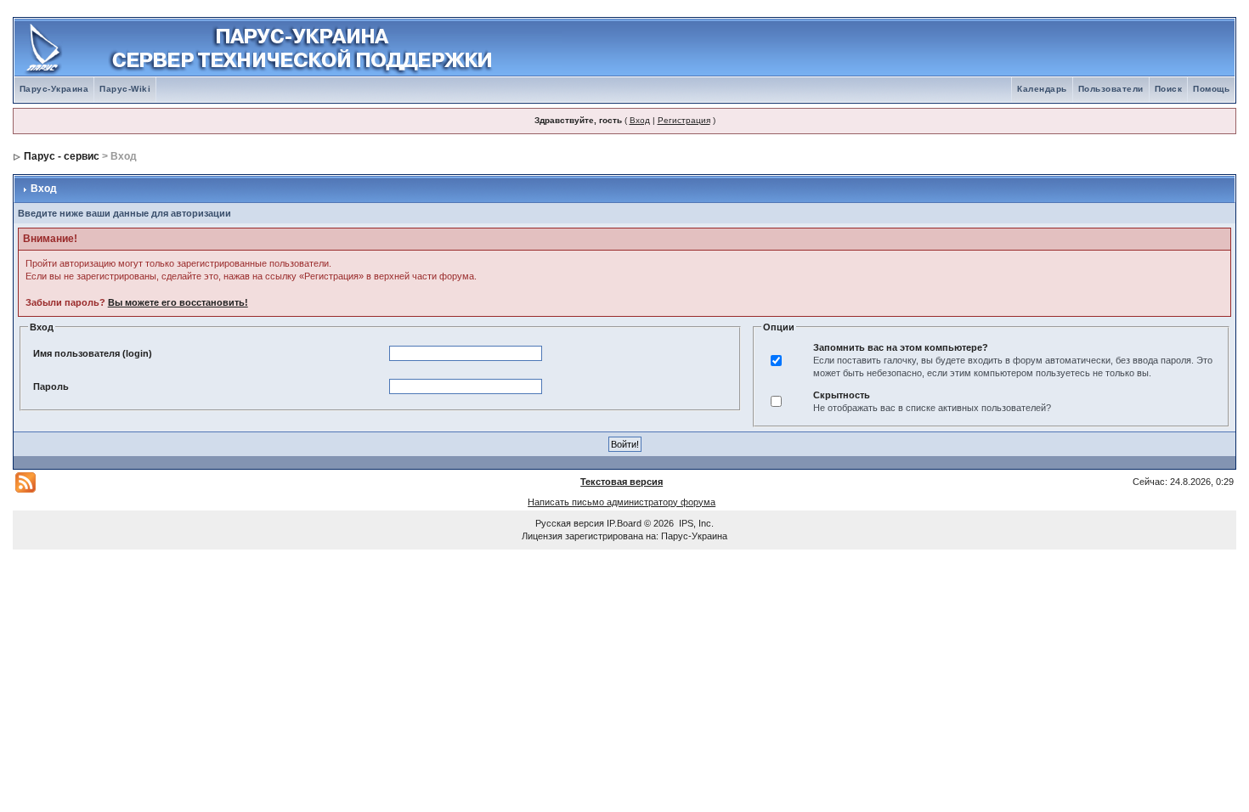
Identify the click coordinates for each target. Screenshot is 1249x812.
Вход (640, 120)
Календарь (1042, 88)
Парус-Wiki (124, 88)
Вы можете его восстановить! (178, 302)
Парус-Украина (54, 88)
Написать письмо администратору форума (621, 502)
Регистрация (684, 120)
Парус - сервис (61, 156)
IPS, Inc (695, 523)
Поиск (1169, 88)
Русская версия (569, 523)
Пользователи (1111, 88)
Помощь (1211, 88)
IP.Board (624, 523)
